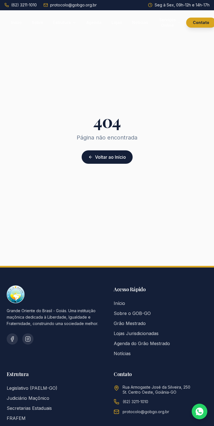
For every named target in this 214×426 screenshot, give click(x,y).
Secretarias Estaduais (29, 408)
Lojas (116, 22)
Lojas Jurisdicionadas (136, 333)
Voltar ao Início (110, 157)
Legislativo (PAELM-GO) (32, 388)
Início (16, 22)
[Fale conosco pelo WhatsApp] (199, 411)
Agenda (93, 22)
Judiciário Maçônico (28, 398)
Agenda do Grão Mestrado (142, 343)
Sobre (37, 22)
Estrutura (62, 22)
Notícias (140, 22)
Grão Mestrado (130, 323)
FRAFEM (16, 418)
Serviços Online (167, 22)
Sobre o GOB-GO (132, 313)
